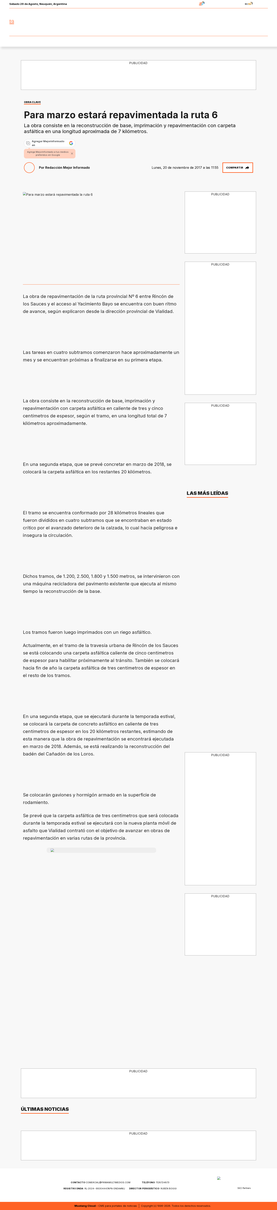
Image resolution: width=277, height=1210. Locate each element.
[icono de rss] (264, 22)
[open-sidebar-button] (11, 22)
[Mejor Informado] (138, 22)
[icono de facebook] (238, 22)
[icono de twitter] (247, 22)
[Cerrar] (72, 153)
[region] (138, 75)
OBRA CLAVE (32, 102)
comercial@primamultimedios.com (100, 1182)
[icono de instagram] (255, 22)
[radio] (189, 4)
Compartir (234, 167)
